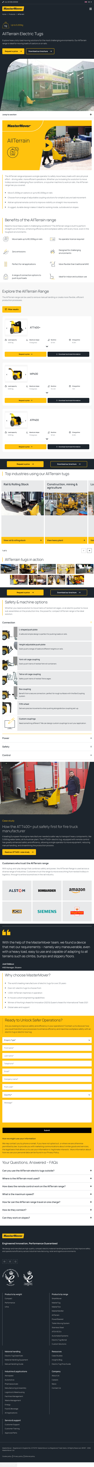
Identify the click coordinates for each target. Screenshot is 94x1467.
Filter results (13, 309)
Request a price (24, 354)
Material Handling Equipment (16, 1360)
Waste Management (13, 1400)
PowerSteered (57, 1319)
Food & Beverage (11, 1409)
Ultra (7, 1307)
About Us (55, 1375)
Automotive (9, 1380)
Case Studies (57, 1355)
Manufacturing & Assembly (15, 1388)
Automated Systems (60, 1336)
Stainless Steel (58, 1327)
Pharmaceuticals (11, 1384)
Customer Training (12, 1428)
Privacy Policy (53, 1152)
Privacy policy (18, 1456)
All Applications (11, 1413)
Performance (10, 1302)
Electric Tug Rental (59, 1340)
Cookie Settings (8, 1464)
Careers (55, 1380)
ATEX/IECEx (56, 1331)
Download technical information (69, 354)
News (54, 1384)
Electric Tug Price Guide (61, 1364)
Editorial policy (30, 1456)
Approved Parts (11, 1433)
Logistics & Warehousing (15, 1392)
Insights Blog (57, 1360)
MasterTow (56, 1307)
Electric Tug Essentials (14, 1355)
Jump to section (9, 114)
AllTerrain (55, 1315)
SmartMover (57, 1298)
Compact (8, 1298)
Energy (7, 1404)
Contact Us (56, 1388)
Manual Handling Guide (14, 1364)
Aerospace (9, 1375)
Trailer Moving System (60, 1323)
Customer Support (12, 1424)
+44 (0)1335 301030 (11, 2)
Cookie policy (7, 1456)
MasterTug (56, 1302)
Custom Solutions (59, 1344)
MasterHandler (58, 1311)
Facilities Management (14, 1396)
